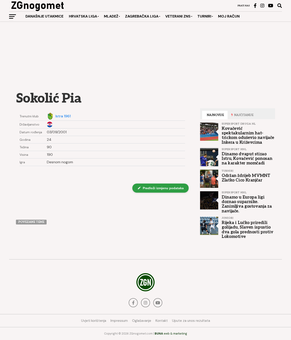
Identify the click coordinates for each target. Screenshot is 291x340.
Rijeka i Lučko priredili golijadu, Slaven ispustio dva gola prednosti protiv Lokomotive (247, 229)
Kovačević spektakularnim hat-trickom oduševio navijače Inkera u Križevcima (248, 135)
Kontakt (162, 320)
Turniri (204, 16)
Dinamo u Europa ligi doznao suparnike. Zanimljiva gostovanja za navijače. (247, 204)
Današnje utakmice (44, 16)
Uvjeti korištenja (93, 320)
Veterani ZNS (178, 16)
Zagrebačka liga (141, 16)
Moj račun (229, 16)
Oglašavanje (141, 320)
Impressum (119, 320)
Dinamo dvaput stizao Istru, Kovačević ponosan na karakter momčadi (247, 158)
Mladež (111, 16)
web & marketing (171, 333)
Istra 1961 (63, 116)
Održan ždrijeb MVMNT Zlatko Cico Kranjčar (246, 178)
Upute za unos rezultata (191, 320)
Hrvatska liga (83, 16)
